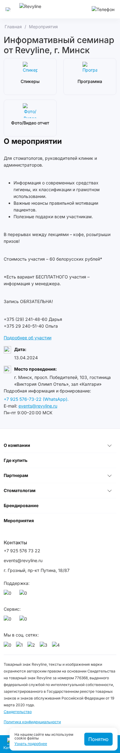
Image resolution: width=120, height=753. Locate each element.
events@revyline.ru (37, 405)
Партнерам (16, 475)
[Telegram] (24, 595)
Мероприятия (19, 520)
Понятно (98, 739)
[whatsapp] (9, 595)
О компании (17, 445)
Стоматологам (19, 490)
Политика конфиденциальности (32, 721)
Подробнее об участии (27, 337)
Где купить (15, 460)
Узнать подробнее (30, 744)
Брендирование (21, 505)
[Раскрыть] (109, 445)
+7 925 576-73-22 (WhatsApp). (36, 399)
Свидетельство (18, 711)
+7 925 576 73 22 (22, 550)
